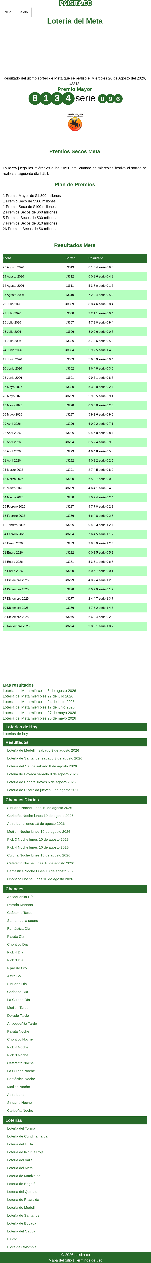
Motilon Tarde (18, 1008)
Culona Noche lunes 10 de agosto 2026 (38, 855)
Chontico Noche (20, 1039)
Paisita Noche (18, 1031)
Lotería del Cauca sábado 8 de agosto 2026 (42, 766)
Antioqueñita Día (20, 897)
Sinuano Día (17, 984)
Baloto (23, 12)
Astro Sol (14, 976)
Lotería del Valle (20, 1160)
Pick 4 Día (15, 952)
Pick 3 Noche (17, 1055)
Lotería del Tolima (21, 1128)
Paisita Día (15, 936)
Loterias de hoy (15, 734)
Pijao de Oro (17, 968)
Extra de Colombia (21, 1247)
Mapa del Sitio (60, 1260)
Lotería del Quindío (22, 1192)
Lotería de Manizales (23, 1176)
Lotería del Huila (20, 1144)
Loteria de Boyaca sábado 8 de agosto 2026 (42, 774)
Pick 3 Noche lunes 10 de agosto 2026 (38, 839)
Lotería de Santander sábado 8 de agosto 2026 (44, 758)
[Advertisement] (75, 49)
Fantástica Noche (21, 1079)
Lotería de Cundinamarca (27, 1136)
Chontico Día (17, 944)
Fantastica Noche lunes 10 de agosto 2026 (41, 871)
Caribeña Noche (20, 1110)
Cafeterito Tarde (19, 913)
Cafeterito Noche (20, 1063)
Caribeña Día (17, 992)
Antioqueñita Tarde (22, 1023)
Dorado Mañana (20, 905)
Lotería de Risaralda (23, 1200)
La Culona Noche (21, 1071)
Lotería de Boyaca (21, 1223)
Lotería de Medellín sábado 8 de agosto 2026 (43, 750)
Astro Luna (15, 1095)
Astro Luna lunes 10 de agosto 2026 (36, 824)
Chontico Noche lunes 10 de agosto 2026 (40, 879)
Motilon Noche (18, 1087)
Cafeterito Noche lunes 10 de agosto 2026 (40, 863)
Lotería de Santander (24, 1215)
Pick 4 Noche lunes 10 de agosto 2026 (38, 847)
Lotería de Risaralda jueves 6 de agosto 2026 (43, 790)
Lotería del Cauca (21, 1231)
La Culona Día (18, 1000)
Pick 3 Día (15, 960)
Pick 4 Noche (17, 1047)
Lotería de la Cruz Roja (25, 1152)
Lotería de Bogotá (21, 1184)
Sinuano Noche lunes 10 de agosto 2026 (39, 808)
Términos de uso (88, 1260)
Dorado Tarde (18, 1016)
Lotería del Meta (20, 1168)
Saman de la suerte (22, 921)
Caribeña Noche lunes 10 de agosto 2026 (40, 816)
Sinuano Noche (19, 1103)
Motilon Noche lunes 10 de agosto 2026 (38, 831)
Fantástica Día (18, 928)
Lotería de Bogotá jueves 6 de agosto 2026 (41, 782)
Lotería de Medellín (22, 1207)
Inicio (7, 12)
